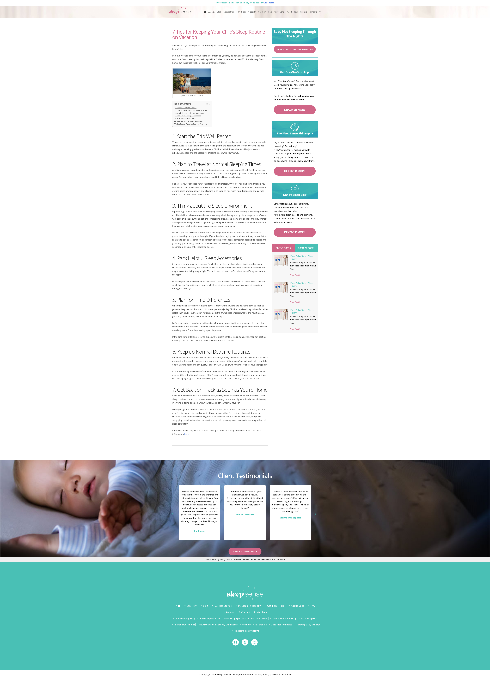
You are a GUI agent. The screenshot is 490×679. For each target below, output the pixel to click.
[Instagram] (254, 642)
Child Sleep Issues (259, 618)
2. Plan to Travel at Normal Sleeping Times (191, 110)
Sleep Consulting (212, 559)
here (186, 434)
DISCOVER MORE (294, 109)
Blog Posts (225, 559)
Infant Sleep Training (184, 624)
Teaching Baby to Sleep (308, 624)
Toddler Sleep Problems (247, 630)
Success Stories (223, 605)
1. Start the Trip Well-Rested (186, 108)
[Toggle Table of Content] (207, 104)
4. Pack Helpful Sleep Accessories (188, 116)
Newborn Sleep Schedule (254, 624)
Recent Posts (283, 248)
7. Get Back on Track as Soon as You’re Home (192, 124)
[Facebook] (235, 642)
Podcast (230, 612)
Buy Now (191, 605)
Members (262, 612)
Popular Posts (306, 248)
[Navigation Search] (320, 13)
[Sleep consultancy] (205, 13)
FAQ (313, 605)
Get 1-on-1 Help (275, 605)
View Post (294, 275)
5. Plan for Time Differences (185, 118)
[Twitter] (245, 642)
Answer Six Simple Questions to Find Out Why (295, 49)
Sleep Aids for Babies (281, 624)
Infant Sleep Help (309, 618)
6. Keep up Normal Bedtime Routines (189, 121)
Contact (245, 612)
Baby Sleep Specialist (235, 618)
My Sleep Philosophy (249, 605)
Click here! (268, 2)
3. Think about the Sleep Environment (189, 113)
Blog (205, 605)
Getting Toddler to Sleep (284, 618)
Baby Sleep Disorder (210, 618)
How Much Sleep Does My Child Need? (218, 624)
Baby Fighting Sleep (185, 618)
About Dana (297, 605)
